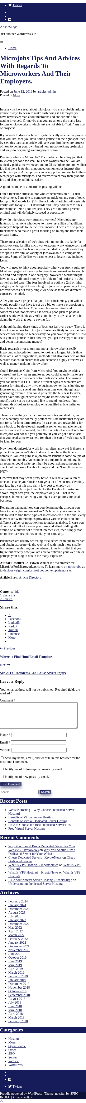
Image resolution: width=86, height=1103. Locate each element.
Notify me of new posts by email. (27, 776)
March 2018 (16, 1017)
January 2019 (17, 980)
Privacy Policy (22, 1097)
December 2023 (18, 909)
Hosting (13, 1038)
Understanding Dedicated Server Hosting (35, 883)
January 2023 (17, 920)
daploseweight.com (16, 570)
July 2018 (14, 1002)
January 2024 (17, 905)
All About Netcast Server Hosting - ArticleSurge (40, 880)
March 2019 (16, 972)
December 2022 (18, 924)
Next (3, 665)
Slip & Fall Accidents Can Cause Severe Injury (33, 673)
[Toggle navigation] (1, 42)
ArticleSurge (8, 27)
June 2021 (15, 954)
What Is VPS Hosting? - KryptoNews (33, 865)
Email (5, 742)
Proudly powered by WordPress (21, 1093)
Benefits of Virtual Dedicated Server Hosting (37, 821)
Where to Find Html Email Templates (26, 656)
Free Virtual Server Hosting (26, 828)
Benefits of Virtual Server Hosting (30, 817)
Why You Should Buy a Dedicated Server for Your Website (41, 851)
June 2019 (15, 961)
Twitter (17, 5)
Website (5, 750)
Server (12, 1057)
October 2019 (17, 957)
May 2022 (15, 927)
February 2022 (18, 939)
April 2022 (15, 931)
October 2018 (17, 991)
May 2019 (15, 965)
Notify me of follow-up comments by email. (34, 769)
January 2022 (17, 942)
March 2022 (16, 935)
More (16, 95)
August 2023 (16, 912)
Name (5, 734)
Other (12, 1050)
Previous (9, 648)
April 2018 (15, 1013)
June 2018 (15, 1006)
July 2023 (14, 916)
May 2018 (15, 1010)
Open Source (17, 1046)
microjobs (74, 566)
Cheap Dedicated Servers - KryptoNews (35, 857)
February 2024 (18, 901)
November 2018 (19, 987)
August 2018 (16, 998)
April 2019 (15, 968)
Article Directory (30, 577)
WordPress (15, 1065)
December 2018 (18, 983)
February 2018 (18, 1021)
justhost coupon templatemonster (50, 570)
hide (16, 591)
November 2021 (19, 950)
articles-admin (46, 91)
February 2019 (18, 976)
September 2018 (19, 995)
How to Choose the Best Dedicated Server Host (39, 825)
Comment (7, 700)
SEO (11, 1053)
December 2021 (18, 946)
